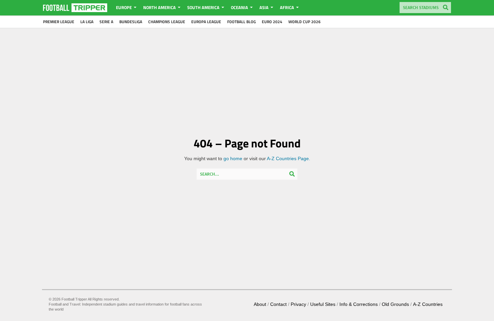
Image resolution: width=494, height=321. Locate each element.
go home (232, 158)
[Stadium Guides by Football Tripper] (75, 7)
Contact (278, 304)
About (260, 304)
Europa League (206, 21)
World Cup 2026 (304, 21)
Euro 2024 (272, 21)
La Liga (86, 21)
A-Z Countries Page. (288, 158)
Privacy (298, 304)
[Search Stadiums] (445, 8)
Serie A (106, 21)
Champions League (166, 21)
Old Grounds (395, 304)
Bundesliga (130, 21)
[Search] (292, 174)
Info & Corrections (358, 304)
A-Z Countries (428, 304)
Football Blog (241, 21)
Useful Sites (322, 304)
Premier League (58, 21)
